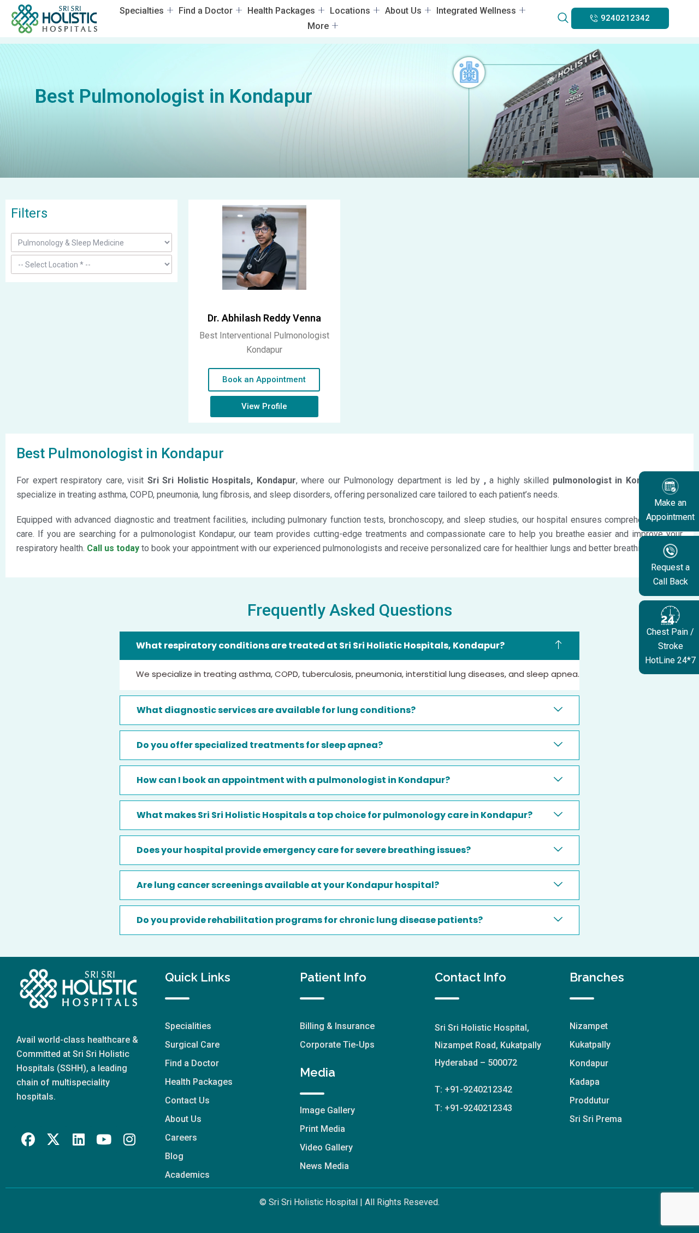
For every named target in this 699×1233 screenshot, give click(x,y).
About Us (403, 10)
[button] (620, 18)
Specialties (142, 10)
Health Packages (281, 10)
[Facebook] (28, 1139)
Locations (350, 10)
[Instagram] (129, 1139)
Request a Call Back (670, 574)
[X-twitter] (53, 1139)
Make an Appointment (670, 510)
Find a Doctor (206, 10)
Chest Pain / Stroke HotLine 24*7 (670, 646)
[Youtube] (103, 1139)
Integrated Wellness (476, 10)
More (318, 26)
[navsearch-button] (562, 19)
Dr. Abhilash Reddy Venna (264, 318)
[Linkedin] (78, 1139)
